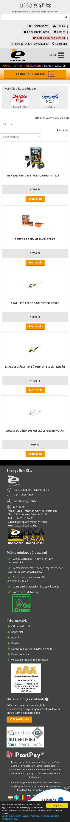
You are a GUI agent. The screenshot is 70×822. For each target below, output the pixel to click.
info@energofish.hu (25, 501)
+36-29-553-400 (23, 518)
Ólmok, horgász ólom (27, 65)
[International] (16, 797)
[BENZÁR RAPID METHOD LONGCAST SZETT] (35, 157)
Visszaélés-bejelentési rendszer (30, 659)
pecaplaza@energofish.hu (32, 522)
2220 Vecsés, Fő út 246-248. (31, 514)
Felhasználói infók (37, 32)
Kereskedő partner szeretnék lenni (31, 648)
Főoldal (6, 65)
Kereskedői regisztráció (50, 37)
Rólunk (60, 26)
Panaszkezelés (20, 654)
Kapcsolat (61, 43)
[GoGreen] (19, 603)
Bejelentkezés (40, 26)
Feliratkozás (21, 719)
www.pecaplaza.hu (26, 525)
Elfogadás (57, 805)
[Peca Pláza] (26, 535)
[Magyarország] (10, 797)
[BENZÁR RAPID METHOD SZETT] (35, 221)
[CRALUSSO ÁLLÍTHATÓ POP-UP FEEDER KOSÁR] (35, 348)
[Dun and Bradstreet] (24, 678)
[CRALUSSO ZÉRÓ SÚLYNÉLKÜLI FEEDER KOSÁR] (35, 412)
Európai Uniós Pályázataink (31, 43)
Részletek (35, 198)
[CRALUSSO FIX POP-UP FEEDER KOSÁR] (35, 285)
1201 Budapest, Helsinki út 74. (31, 489)
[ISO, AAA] (25, 735)
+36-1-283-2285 (23, 495)
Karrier (60, 32)
